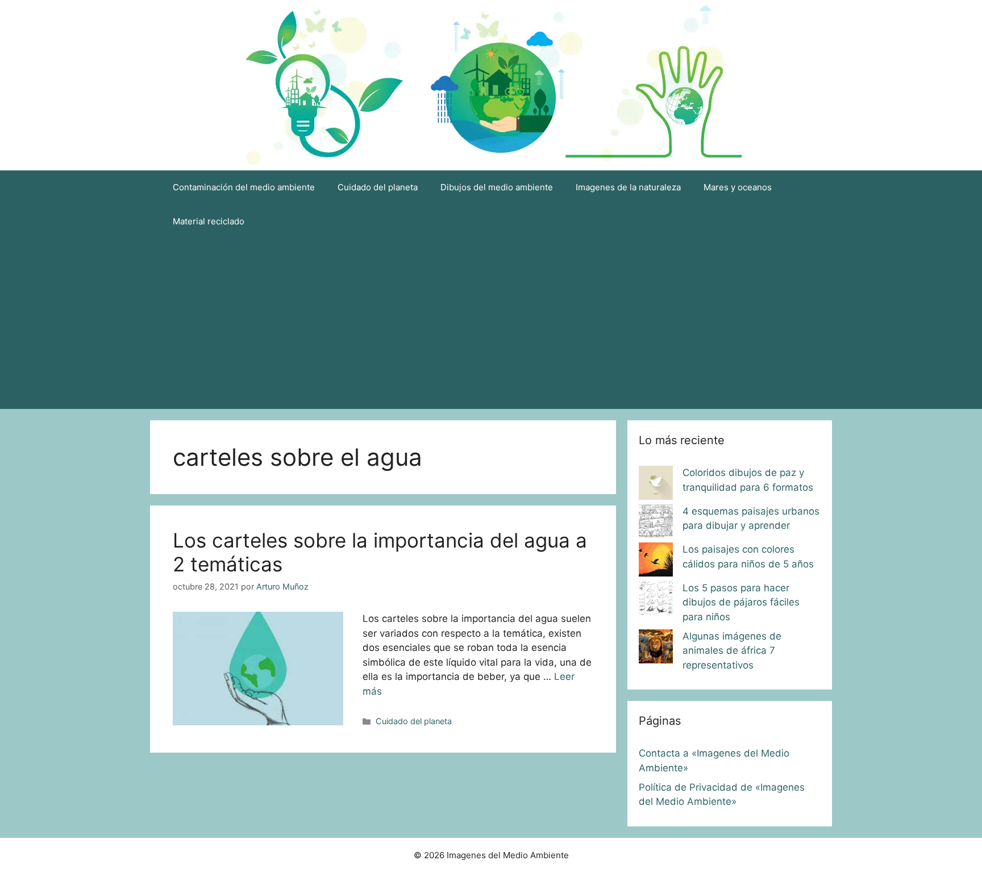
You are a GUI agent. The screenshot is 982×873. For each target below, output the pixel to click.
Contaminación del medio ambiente (244, 187)
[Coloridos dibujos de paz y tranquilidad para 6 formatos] (656, 485)
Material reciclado (208, 221)
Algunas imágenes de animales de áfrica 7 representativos (732, 650)
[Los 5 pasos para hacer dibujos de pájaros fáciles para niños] (656, 600)
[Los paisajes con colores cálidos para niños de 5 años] (656, 561)
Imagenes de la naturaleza (628, 187)
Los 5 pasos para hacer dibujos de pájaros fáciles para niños (741, 602)
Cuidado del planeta (378, 187)
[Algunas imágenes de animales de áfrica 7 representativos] (656, 648)
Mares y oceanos (738, 187)
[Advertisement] (491, 323)
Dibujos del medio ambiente (496, 187)
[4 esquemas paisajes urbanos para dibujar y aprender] (656, 523)
